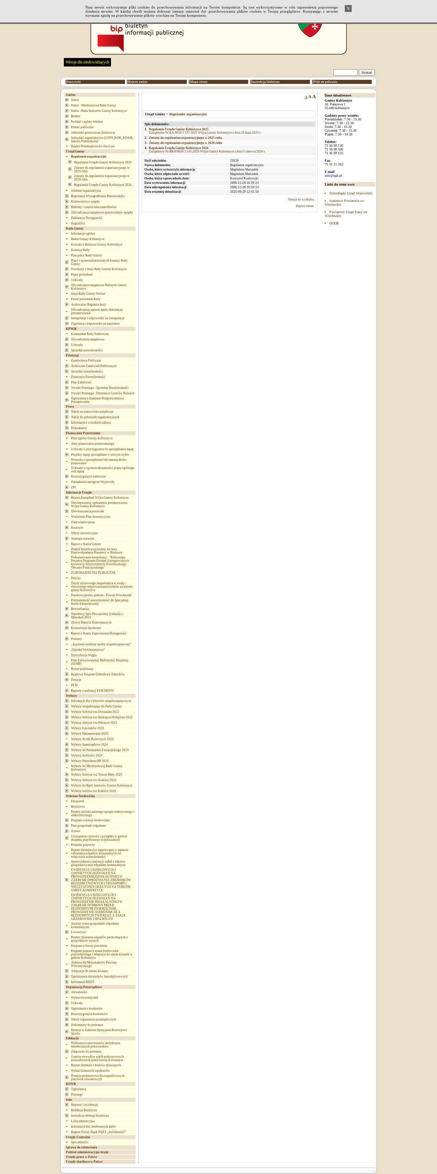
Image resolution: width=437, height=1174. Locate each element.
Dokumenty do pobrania (87, 1025)
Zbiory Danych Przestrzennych (91, 622)
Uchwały (77, 280)
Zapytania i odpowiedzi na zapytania (95, 323)
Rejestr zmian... (306, 206)
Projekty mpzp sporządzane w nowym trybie (100, 454)
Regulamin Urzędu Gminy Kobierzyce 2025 (103, 162)
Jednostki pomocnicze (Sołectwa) (93, 132)
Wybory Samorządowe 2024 (89, 744)
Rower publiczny (82, 669)
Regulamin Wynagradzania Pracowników (98, 196)
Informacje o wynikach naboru (91, 422)
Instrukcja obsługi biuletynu (90, 1115)
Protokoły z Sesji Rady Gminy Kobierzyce (99, 269)
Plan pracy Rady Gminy (86, 255)
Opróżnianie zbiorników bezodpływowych (99, 976)
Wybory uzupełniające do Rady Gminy (96, 706)
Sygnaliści (78, 223)
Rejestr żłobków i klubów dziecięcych (96, 1065)
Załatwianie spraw (83, 522)
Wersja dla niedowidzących (87, 62)
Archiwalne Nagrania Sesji (88, 304)
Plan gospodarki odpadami (88, 825)
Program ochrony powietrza (89, 946)
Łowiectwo (78, 932)
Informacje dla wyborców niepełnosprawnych (101, 701)
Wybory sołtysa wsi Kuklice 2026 (93, 791)
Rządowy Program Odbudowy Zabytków (98, 674)
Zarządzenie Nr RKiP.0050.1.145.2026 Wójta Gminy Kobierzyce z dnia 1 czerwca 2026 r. (207, 149)
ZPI (73, 487)
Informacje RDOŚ (82, 982)
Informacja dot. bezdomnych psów (93, 1126)
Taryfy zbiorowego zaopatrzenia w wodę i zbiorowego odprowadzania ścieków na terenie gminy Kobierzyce (101, 587)
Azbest (75, 831)
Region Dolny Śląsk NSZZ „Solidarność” (98, 1132)
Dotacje (76, 679)
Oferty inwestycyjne (84, 533)
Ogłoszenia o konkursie (86, 1008)
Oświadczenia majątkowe (87, 339)
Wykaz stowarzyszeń (84, 997)
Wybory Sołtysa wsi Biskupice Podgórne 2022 (101, 717)
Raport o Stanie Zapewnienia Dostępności (98, 633)
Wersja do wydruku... (302, 199)
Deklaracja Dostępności (86, 218)
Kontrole (77, 527)
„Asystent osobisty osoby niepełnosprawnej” (101, 644)
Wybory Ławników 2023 (87, 728)
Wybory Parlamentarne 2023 (89, 733)
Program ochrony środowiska (90, 820)
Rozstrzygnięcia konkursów (89, 1014)
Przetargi (77, 1094)
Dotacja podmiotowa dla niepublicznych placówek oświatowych (98, 1077)
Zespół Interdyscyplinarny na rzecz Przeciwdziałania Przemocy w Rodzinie (96, 550)
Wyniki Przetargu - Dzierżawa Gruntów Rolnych (103, 393)
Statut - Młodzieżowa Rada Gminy (93, 105)
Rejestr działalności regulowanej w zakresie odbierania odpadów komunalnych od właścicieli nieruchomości (99, 853)
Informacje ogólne (83, 233)
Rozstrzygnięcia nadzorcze (88, 476)
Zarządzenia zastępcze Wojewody (93, 482)
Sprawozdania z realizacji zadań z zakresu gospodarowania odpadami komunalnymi (98, 863)
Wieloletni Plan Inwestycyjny (91, 516)
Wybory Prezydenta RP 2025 (90, 761)
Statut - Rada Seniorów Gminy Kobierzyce (99, 111)
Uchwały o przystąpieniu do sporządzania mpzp (102, 449)
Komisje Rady (80, 250)
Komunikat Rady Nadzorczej (90, 334)
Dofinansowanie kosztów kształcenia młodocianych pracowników (95, 1044)
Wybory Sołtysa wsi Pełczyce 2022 (94, 722)
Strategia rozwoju (82, 538)
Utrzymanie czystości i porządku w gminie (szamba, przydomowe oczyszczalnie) (99, 838)
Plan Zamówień (81, 382)
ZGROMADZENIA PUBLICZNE (93, 572)
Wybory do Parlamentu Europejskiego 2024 (100, 750)
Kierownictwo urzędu (85, 201)
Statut (75, 100)
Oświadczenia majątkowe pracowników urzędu (102, 212)
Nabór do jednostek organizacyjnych (95, 417)
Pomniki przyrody (83, 845)
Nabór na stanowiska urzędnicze (92, 411)
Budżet (75, 116)
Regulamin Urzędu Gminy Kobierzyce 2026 (103, 185)
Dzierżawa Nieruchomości (88, 377)
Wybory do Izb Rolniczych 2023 (92, 739)
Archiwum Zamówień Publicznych (94, 366)
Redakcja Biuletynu (84, 1110)
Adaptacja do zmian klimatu (89, 971)
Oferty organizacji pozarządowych (93, 1019)
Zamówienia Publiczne (86, 360)
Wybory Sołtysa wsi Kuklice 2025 (93, 780)
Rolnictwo (78, 806)
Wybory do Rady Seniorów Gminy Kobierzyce (101, 785)
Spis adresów (79, 1142)
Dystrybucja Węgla (84, 655)
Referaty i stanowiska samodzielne (93, 207)
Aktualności (79, 992)
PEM (74, 685)
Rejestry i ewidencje (84, 1104)
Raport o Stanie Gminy (86, 544)
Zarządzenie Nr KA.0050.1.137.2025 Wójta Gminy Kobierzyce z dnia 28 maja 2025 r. (205, 131)
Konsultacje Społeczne (86, 628)
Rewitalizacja (80, 609)
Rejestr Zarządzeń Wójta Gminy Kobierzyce (100, 497)
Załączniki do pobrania (86, 1051)
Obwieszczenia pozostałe (87, 511)
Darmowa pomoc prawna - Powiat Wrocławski (101, 595)
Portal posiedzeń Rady (85, 299)
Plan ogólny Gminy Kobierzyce (92, 438)
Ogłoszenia (78, 1089)
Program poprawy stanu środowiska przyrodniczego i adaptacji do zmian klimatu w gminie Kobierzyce (101, 954)
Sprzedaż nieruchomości (87, 350)
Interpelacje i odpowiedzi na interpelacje (97, 318)
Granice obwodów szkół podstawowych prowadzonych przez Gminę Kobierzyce (97, 1058)
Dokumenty (79, 428)
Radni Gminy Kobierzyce (87, 239)
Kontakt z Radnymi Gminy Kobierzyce (96, 244)
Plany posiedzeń (82, 274)
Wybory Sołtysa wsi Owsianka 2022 (95, 712)
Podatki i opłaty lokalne (87, 121)
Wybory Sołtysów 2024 (86, 755)
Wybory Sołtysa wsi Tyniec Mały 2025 (96, 774)
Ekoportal (77, 801)
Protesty (76, 639)
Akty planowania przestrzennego (92, 443)
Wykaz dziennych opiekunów (90, 1070)
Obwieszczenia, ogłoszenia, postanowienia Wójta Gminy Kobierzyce (99, 504)
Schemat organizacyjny (86, 190)
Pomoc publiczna (82, 127)
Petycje (76, 578)
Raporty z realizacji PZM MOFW (92, 690)
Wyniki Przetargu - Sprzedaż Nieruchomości (100, 388)
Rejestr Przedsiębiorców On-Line (93, 146)
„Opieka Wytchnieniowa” (88, 649)
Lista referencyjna (83, 1121)
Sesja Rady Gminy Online (88, 293)
